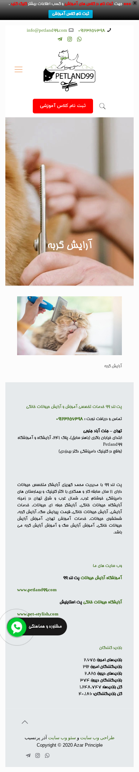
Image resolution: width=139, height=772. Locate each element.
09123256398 (91, 31)
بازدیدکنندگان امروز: (105, 667)
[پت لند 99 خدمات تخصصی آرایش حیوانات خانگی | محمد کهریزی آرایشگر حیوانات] (69, 70)
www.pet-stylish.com (37, 614)
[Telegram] (60, 40)
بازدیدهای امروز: (109, 660)
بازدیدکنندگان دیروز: (105, 680)
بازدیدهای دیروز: (109, 673)
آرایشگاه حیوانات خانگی (102, 602)
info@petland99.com (47, 31)
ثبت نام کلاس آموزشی (70, 14)
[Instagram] (69, 40)
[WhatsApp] (79, 40)
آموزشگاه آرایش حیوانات (101, 578)
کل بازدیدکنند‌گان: (107, 694)
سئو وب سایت (62, 737)
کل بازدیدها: (111, 687)
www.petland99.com (37, 590)
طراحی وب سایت (97, 737)
